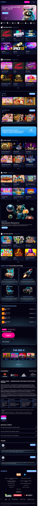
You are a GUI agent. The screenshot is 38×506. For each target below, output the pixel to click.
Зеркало (3, 420)
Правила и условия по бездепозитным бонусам (11, 479)
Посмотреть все (16, 27)
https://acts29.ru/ (4, 396)
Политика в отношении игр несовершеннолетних (11, 481)
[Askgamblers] (17, 495)
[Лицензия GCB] (18, 474)
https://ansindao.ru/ (31, 393)
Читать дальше (5, 341)
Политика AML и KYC (11, 483)
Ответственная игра (11, 485)
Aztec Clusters (7, 317)
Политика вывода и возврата (26, 478)
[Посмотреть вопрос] (36, 427)
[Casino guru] (8, 495)
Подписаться (32, 131)
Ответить (32, 444)
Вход (3, 416)
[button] (17, 55)
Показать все (18, 364)
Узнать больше (4, 227)
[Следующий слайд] (6, 18)
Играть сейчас (32, 93)
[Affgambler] (28, 495)
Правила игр (11, 487)
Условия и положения (25, 487)
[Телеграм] (25, 474)
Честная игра (26, 485)
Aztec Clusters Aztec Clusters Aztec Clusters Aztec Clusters (15, 308)
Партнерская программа (31, 471)
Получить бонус (5, 13)
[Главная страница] (4, 471)
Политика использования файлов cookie (26, 481)
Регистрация (3, 418)
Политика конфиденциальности (25, 483)
